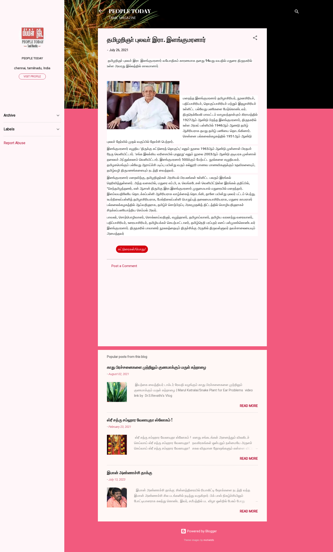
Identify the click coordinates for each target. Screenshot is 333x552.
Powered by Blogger (201, 531)
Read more (249, 406)
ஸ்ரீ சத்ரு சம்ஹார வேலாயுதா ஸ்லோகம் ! (139, 420)
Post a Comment (124, 266)
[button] (255, 38)
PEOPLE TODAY (130, 10)
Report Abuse (14, 143)
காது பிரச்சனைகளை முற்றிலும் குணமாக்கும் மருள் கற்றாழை (156, 367)
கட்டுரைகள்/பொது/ (132, 249)
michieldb (208, 540)
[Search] (296, 12)
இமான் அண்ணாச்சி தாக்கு (129, 472)
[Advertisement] (284, 96)
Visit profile (32, 76)
